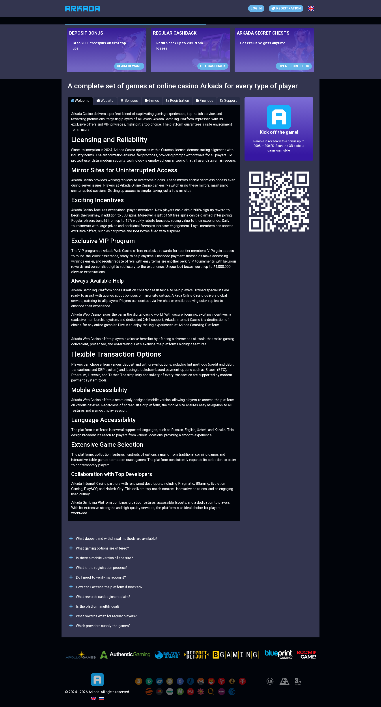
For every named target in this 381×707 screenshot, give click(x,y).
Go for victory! (279, 142)
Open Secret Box (293, 66)
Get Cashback (212, 66)
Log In (256, 8)
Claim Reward (129, 66)
